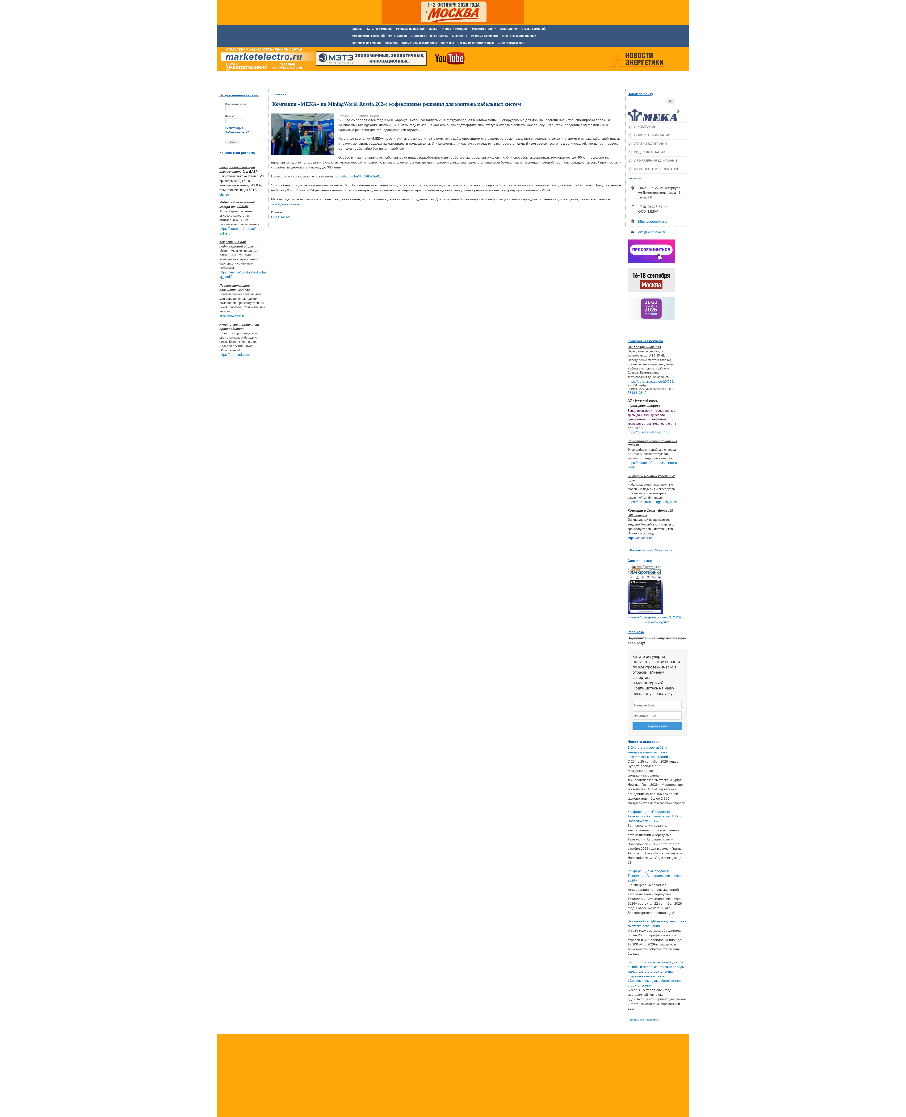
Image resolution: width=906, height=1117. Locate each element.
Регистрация (234, 128)
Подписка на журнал (366, 43)
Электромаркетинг (511, 43)
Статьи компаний (533, 28)
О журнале (459, 36)
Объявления (509, 28)
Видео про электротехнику (429, 36)
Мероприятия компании (657, 169)
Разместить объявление (651, 550)
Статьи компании (650, 144)
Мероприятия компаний (368, 36)
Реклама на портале (410, 28)
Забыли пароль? (237, 132)
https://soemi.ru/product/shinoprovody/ (652, 465)
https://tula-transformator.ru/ (648, 432)
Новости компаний (455, 28)
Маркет (433, 28)
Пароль (230, 116)
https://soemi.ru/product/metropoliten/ (241, 230)
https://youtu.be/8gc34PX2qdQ (358, 176)
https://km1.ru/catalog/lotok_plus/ (652, 501)
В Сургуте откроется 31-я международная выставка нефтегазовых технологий (648, 752)
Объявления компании (655, 161)
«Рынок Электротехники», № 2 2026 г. (657, 617)
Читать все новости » (643, 1020)
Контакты (447, 43)
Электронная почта (236, 104)
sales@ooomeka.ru (285, 204)
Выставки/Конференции (519, 36)
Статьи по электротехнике (476, 43)
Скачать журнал (657, 622)
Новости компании (652, 135)
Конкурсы (391, 43)
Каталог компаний (379, 28)
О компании (645, 127)
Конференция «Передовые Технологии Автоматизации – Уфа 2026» (654, 875)
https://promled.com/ (234, 354)
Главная (357, 28)
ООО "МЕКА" (281, 217)
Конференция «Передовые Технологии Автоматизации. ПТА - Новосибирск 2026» (654, 816)
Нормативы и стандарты (419, 43)
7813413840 (637, 392)
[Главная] (266, 60)
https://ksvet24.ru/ (640, 538)
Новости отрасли (484, 28)
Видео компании (649, 152)
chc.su (224, 194)
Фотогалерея (397, 36)
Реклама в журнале (485, 36)
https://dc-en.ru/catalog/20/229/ (651, 381)
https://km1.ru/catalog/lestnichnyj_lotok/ (242, 274)
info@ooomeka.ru (651, 232)
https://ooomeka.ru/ (652, 221)
